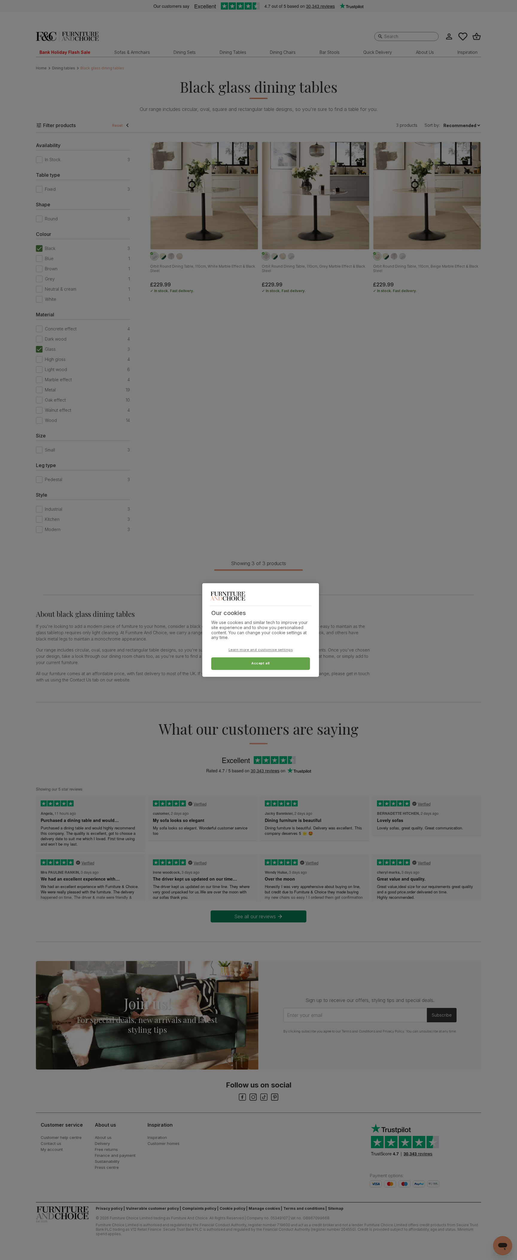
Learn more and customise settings (261, 650)
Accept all (260, 663)
